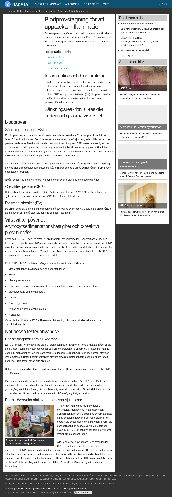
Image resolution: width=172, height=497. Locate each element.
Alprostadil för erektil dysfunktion (140, 127)
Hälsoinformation (26, 11)
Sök (160, 4)
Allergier (72, 4)
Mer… (107, 4)
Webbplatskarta (79, 488)
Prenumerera (84, 492)
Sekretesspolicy (43, 488)
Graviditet (91, 4)
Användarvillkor (24, 488)
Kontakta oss (61, 488)
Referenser (127, 55)
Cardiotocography (58, 68)
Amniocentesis (56, 57)
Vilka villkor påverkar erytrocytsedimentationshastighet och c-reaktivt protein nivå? (142, 41)
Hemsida (10, 11)
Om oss (9, 488)
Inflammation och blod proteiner (137, 23)
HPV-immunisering (131, 205)
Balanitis (125, 88)
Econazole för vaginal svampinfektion (133, 164)
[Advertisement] (24, 66)
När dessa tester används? (135, 50)
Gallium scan (55, 62)
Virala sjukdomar (48, 4)
